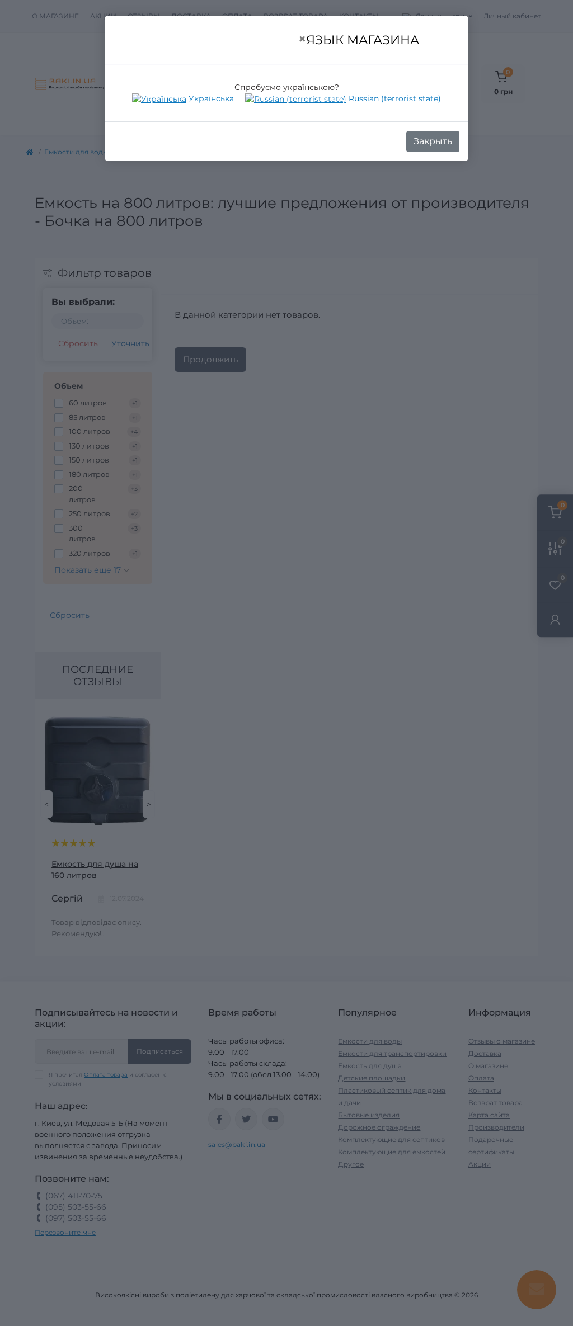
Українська (210, 98)
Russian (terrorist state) (393, 98)
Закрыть (433, 141)
